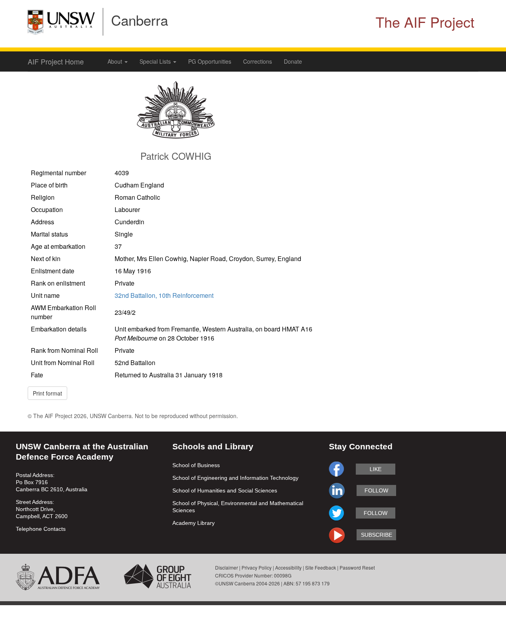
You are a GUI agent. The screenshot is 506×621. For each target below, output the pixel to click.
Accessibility (288, 567)
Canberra (139, 20)
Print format (47, 393)
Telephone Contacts (41, 529)
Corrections (257, 61)
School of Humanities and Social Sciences (224, 490)
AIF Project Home (56, 61)
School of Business (196, 465)
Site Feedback (320, 567)
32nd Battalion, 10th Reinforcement (164, 295)
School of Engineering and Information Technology (235, 478)
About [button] (116, 61)
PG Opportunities (209, 61)
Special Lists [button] (156, 61)
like (375, 469)
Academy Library (193, 523)
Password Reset (357, 567)
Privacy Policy (257, 567)
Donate (293, 61)
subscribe (376, 535)
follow (376, 490)
